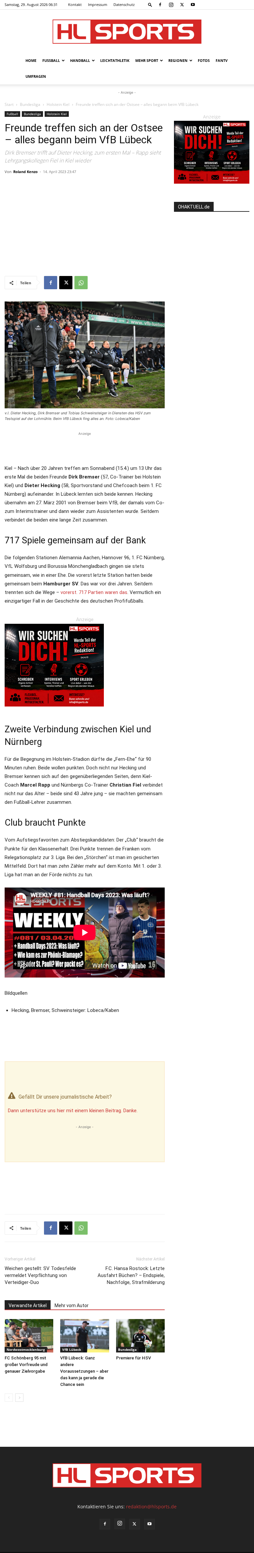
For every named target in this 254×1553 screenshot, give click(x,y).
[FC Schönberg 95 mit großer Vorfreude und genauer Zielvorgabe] (29, 1335)
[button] (150, 4)
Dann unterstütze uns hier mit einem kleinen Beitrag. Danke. (73, 1111)
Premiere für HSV (133, 1357)
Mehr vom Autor (72, 1305)
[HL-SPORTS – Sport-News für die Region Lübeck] (127, 32)
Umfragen (35, 76)
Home (30, 60)
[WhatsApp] (81, 282)
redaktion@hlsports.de (151, 1506)
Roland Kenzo (25, 171)
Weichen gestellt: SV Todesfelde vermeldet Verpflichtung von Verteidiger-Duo (40, 1275)
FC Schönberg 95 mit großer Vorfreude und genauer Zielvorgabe (26, 1364)
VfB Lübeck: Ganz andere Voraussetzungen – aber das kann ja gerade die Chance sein (84, 1371)
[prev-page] (9, 1397)
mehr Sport (146, 60)
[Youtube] (193, 4)
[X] (182, 4)
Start (9, 104)
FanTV (222, 60)
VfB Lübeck (71, 1349)
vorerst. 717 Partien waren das (94, 592)
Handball (80, 60)
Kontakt (75, 4)
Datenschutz (124, 4)
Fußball (51, 60)
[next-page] (19, 1397)
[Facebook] (160, 4)
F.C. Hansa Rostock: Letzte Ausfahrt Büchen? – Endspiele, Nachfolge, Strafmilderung (131, 1275)
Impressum (97, 4)
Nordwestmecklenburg (26, 1349)
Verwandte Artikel (28, 1305)
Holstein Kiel (58, 104)
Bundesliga (30, 104)
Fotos (204, 60)
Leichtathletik (114, 60)
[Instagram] (171, 4)
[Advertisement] (85, 226)
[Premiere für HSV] (140, 1335)
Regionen (178, 60)
